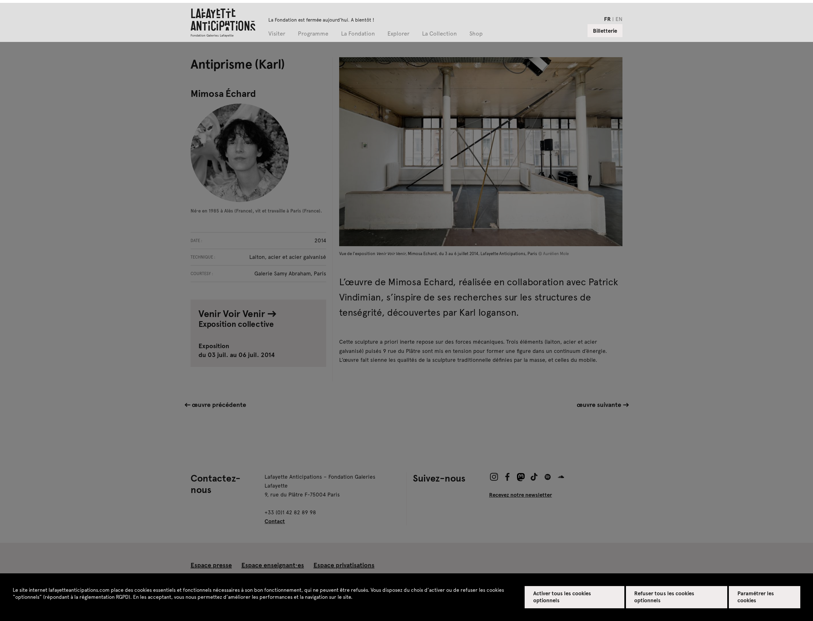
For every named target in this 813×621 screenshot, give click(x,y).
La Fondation (358, 33)
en (618, 19)
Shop (476, 33)
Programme (313, 33)
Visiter (276, 33)
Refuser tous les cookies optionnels (664, 596)
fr (607, 19)
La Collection (439, 33)
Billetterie (605, 30)
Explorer (398, 33)
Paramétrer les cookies (755, 596)
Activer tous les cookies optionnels (562, 596)
